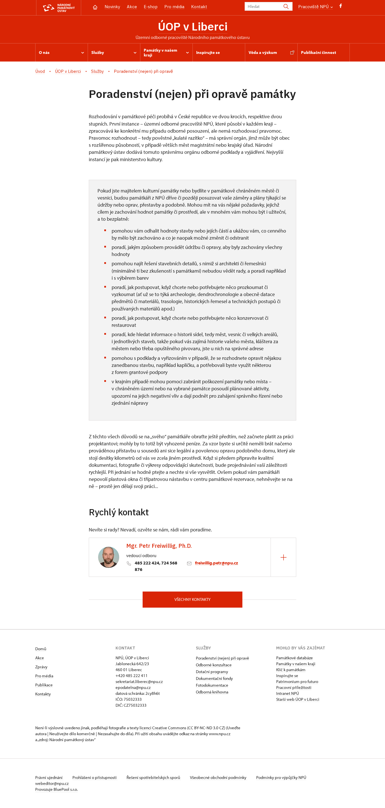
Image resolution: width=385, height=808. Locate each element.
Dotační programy (212, 671)
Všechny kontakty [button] (192, 599)
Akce (132, 6)
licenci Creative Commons (163, 727)
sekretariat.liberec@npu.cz (139, 681)
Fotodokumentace (212, 685)
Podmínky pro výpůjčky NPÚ (281, 777)
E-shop (151, 6)
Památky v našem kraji (295, 663)
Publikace (44, 684)
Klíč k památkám (291, 669)
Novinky (112, 6)
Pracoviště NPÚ (314, 6)
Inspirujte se (287, 675)
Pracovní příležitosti (293, 687)
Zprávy (41, 666)
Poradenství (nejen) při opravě (222, 658)
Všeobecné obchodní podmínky (218, 777)
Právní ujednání (49, 777)
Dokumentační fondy (214, 678)
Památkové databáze (294, 657)
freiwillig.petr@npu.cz (216, 563)
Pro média (174, 6)
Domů (40, 648)
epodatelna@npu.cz (133, 687)
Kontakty (43, 694)
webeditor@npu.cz (51, 783)
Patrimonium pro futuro (297, 681)
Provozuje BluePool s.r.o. (56, 789)
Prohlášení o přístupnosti (95, 777)
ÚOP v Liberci (192, 26)
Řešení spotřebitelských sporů (154, 777)
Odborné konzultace (214, 664)
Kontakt (199, 6)
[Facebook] (340, 7)
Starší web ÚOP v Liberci (297, 699)
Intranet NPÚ (287, 693)
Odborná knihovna (212, 692)
